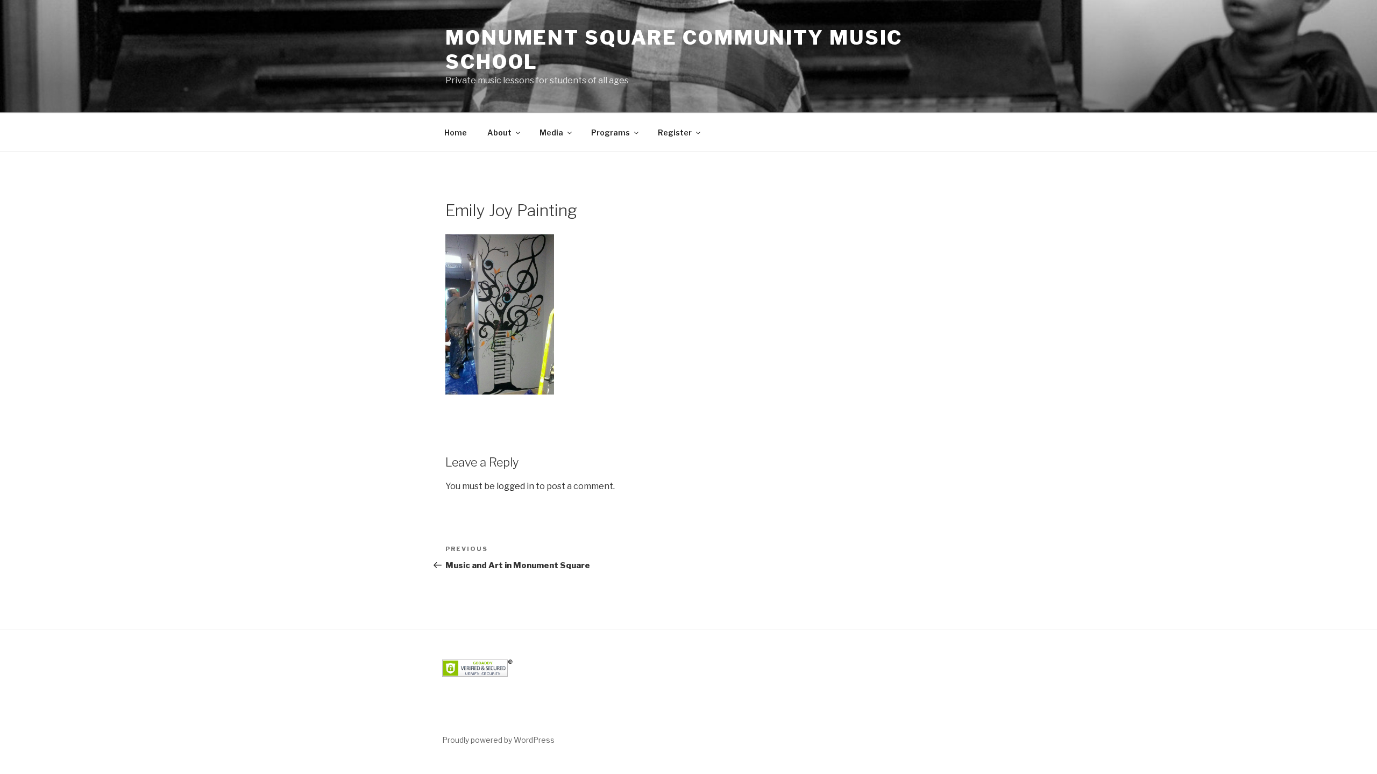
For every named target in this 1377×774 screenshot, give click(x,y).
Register (675, 132)
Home (455, 132)
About (499, 132)
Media (551, 132)
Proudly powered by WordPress (498, 739)
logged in (515, 486)
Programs (610, 132)
